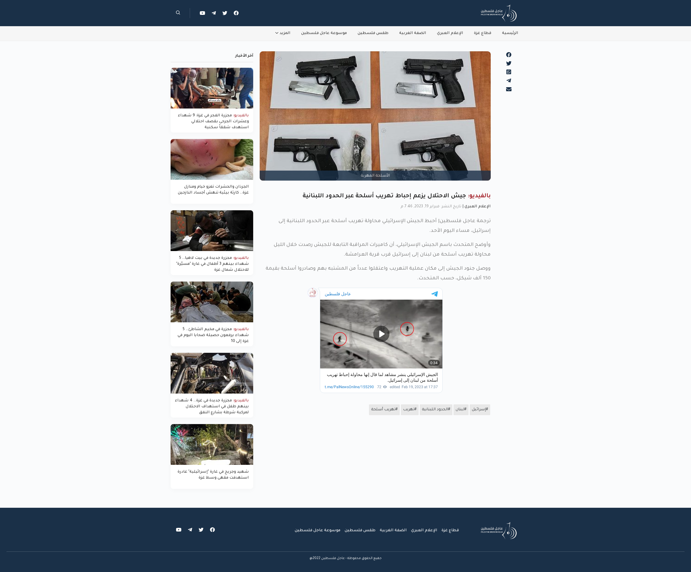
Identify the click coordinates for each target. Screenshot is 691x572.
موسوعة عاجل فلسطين (324, 33)
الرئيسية (510, 33)
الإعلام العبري (450, 33)
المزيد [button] (285, 33)
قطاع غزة (482, 33)
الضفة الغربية (412, 33)
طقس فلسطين (373, 33)
